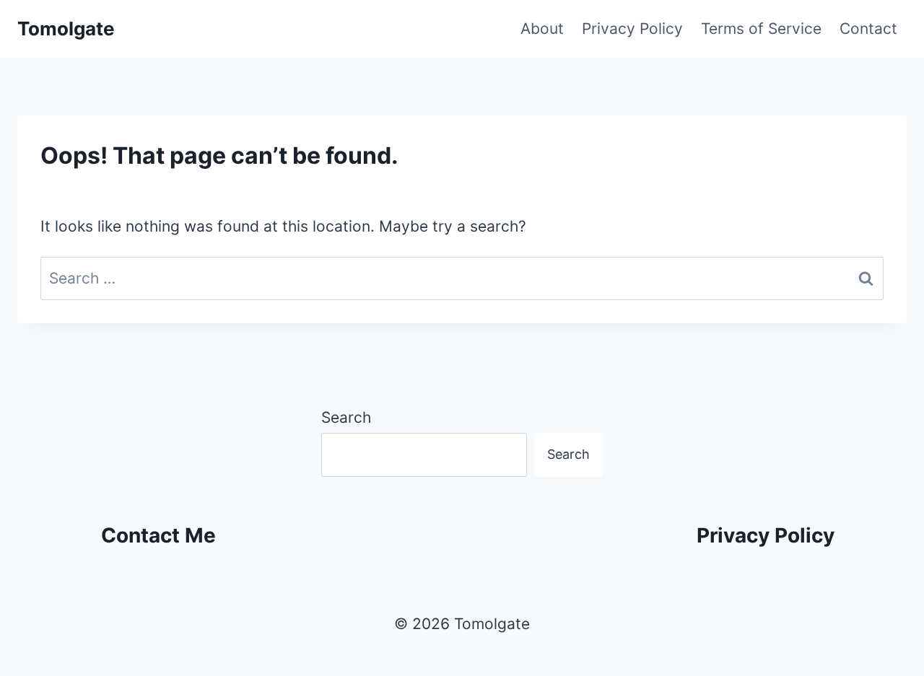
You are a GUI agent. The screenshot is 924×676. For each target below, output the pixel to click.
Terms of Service (761, 28)
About (542, 28)
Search (346, 417)
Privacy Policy (632, 28)
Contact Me (158, 535)
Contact (868, 28)
